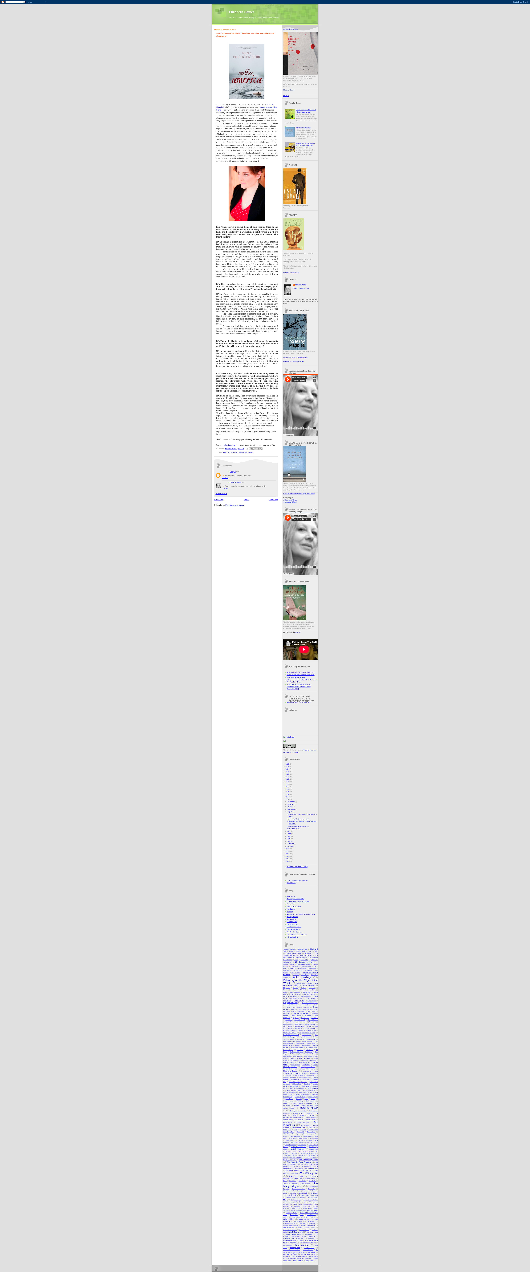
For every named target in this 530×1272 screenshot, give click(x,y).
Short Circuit (311, 1132)
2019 (287, 781)
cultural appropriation (308, 1225)
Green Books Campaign (308, 1039)
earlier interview (229, 445)
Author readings (301, 977)
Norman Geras (305, 1086)
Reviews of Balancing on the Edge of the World (299, 493)
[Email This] (250, 448)
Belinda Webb (301, 983)
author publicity (288, 1219)
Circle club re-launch (296, 998)
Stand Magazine (295, 1136)
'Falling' (291, 951)
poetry (301, 1240)
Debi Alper (286, 1013)
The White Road (307, 1170)
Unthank (306, 1191)
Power (306, 1099)
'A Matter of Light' (289, 949)
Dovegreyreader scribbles (295, 899)
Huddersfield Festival (297, 1047)
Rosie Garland (287, 1122)
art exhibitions (311, 1215)
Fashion (290, 1028)
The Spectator (298, 1168)
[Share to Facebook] (258, 448)
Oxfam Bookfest (300, 1096)
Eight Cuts (312, 1022)
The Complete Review (294, 927)
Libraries (313, 1060)
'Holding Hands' (300, 951)
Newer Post (218, 500)
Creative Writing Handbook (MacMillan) (298, 1007)
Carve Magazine (295, 992)
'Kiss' (316, 951)
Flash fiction (302, 1030)
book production (305, 1219)
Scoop (295, 1129)
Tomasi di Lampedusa (290, 1183)
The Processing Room (308, 1160)
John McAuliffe (297, 1056)
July (289, 831)
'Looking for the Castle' (294, 953)
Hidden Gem (287, 1045)
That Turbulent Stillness (298, 1147)
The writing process (297, 1176)
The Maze (302, 1155)
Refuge (294, 1115)
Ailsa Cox (293, 968)
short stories (249, 452)
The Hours (294, 1153)
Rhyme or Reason (310, 1117)
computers (302, 1223)
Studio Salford (290, 1140)
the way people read (308, 1254)
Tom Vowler (312, 1181)
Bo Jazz (303, 988)
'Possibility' (308, 953)
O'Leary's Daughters (309, 1090)
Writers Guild (307, 1208)
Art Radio (296, 975)
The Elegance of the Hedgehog (303, 1151)
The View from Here (311, 1168)
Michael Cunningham (289, 1077)
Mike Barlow (294, 1079)
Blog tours (226, 452)
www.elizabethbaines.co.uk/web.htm (299, 702)
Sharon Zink (300, 1132)
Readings (309, 1113)
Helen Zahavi (300, 1043)
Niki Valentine (294, 1086)
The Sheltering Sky (306, 1166)
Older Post (273, 500)
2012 (287, 799)
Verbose (302, 1197)
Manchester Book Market (310, 1071)
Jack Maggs (308, 1052)
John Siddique (308, 1056)
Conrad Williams (290, 1005)
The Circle (288, 1151)
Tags (316, 1142)
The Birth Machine (297, 1149)
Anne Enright (308, 970)
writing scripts (310, 1260)
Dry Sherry (296, 1018)
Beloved (310, 983)
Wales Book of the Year (311, 1200)
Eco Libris (315, 1018)
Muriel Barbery (305, 1079)
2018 (287, 784)
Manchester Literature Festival (295, 1073)
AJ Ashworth (295, 966)
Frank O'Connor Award (291, 1035)
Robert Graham (310, 1119)
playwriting (311, 1238)
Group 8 (233, 472)
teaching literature (308, 1250)
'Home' (310, 951)
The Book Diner (313, 1149)
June (289, 834)
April (289, 838)
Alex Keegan (312, 968)
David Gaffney (311, 1011)
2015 (287, 791)
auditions (285, 1217)
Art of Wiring (305, 975)
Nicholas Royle (296, 1084)
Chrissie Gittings (305, 996)
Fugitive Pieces (307, 1035)
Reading (296, 1105)
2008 (287, 856)
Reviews (311, 1115)
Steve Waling (292, 1138)
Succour (300, 1140)
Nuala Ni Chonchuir (237, 452)
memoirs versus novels (293, 1234)
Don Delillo (307, 1015)
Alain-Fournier (302, 968)
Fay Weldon (298, 1028)
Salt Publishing (291, 883)
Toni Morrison (305, 1183)
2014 (287, 794)
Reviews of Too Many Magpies (293, 361)
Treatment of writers (298, 1189)
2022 (287, 774)
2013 (287, 797)
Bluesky (286, 96)
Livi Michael (306, 1064)
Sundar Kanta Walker (297, 1142)
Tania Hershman (290, 1144)
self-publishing (287, 1245)
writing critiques (298, 1260)
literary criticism (304, 1230)
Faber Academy (299, 1026)
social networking (309, 1248)
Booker (295, 990)
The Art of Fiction (292, 924)
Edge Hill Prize (313, 1020)
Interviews (300, 1050)
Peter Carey (289, 1099)
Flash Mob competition (289, 1030)
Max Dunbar (291, 909)
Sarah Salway (287, 1129)
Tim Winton (292, 1181)
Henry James (311, 1043)
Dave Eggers (300, 1011)
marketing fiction (296, 1232)
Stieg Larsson (303, 1138)
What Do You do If (301, 1202)
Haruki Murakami (307, 1041)
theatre (285, 1256)
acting (302, 1215)
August (290, 812)
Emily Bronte (299, 1024)
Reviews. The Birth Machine (292, 1117)
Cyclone (293, 1009)
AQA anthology (306, 966)
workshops (291, 1258)
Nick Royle (307, 1084)
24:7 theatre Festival (303, 962)
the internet (311, 1252)
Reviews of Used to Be (291, 272)
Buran (285, 992)
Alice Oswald (287, 970)
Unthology (293, 1193)
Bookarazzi (286, 990)
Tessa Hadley (302, 1144)
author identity (296, 1217)
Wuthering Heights (291, 1213)
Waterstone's (289, 1202)
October (290, 807)
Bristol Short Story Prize (307, 990)
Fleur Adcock (312, 1030)
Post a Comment (221, 494)
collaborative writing (289, 1223)
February (290, 843)
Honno (297, 1045)
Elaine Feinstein (288, 1024)
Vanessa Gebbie (291, 1197)
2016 (287, 789)
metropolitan (308, 1234)
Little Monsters (295, 1064)
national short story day (299, 1236)
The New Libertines (296, 1157)
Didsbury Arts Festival (300, 1013)
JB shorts (309, 1050)
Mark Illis (288, 1075)
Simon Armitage (307, 1134)
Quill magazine (310, 1101)
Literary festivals (288, 1062)
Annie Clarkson (295, 972)
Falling (309, 1026)
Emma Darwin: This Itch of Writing (298, 901)
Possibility (299, 1099)
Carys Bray (307, 992)
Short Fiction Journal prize (291, 1134)
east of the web (289, 1227)
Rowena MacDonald (303, 1122)
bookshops (298, 1221)
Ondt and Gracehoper (305, 1092)
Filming (313, 1028)
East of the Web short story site (297, 880)
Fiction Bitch (291, 904)
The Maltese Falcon (289, 1155)
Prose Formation (288, 1101)
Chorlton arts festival (290, 996)
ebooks (300, 1227)
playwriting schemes (289, 1240)
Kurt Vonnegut (294, 1060)
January (290, 846)
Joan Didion (302, 1054)
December (291, 802)
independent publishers (290, 1230)
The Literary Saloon (293, 929)
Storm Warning (313, 1138)
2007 (287, 859)
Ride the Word (299, 1119)
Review (302, 1115)
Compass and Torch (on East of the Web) (301, 675)
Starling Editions (307, 1136)
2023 (287, 771)
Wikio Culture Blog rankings (303, 1204)
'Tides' (296, 959)
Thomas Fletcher (310, 1178)
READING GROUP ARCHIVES (297, 867)
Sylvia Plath (308, 1142)
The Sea (295, 1166)
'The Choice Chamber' (305, 955)
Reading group (309, 1107)
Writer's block (296, 1208)
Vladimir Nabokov (296, 1200)
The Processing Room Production (299, 1162)
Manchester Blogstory (290, 1071)
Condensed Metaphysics (310, 1003)
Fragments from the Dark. (308, 1032)
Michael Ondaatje (304, 1077)
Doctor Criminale (296, 1015)
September (291, 809)
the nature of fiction (290, 1254)
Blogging (295, 988)
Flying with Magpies (289, 1032)
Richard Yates (287, 1119)
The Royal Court (302, 1164)
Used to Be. (305, 1195)
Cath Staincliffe (296, 994)
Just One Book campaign (300, 1058)
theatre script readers (298, 1256)
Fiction (307, 1028)
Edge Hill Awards (300, 1020)
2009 (287, 854)
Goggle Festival (295, 1037)
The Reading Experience (295, 932)
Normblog (290, 911)
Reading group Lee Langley (298, 1111)
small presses (295, 1248)
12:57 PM (225, 488)
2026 (287, 764)
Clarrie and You (299, 1000)
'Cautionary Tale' (302, 949)
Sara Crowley (291, 919)
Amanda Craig (298, 970)
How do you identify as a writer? (297, 819)
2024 (287, 769)
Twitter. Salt (311, 1189)
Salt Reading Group (299, 1127)
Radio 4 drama (298, 1103)
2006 (287, 861)
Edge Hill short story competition (296, 1022)
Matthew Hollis (299, 1075)
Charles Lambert (309, 994)
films (313, 1227)
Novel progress (312, 1088)
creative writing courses (290, 1225)
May (289, 836)
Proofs (313, 1099)
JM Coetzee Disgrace (296, 1052)
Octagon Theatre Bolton (290, 1092)
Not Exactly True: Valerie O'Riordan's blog (301, 914)
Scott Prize (303, 1129)
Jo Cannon (293, 1054)
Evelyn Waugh (287, 1026)
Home (246, 500)
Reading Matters (292, 917)
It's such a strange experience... (298, 826)
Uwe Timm (314, 1195)
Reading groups (298, 1113)
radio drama (293, 1242)
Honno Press (306, 1045)
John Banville (287, 1056)
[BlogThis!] (253, 448)
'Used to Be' (304, 959)
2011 (287, 849)
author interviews (309, 1217)
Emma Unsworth (310, 1024)
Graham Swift (294, 1039)
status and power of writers (291, 1250)
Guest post (296, 1041)
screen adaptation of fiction (308, 1242)
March (289, 841)
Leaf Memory (304, 1060)
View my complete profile (301, 288)
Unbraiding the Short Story (291, 1191)
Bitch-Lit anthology (308, 985)
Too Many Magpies (300, 1185)
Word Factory (307, 1206)
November (291, 804)
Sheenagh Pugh (292, 922)
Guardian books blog (294, 906)
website (297, 632)
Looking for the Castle (308, 1067)
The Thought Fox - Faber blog (297, 934)
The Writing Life (309, 1173)
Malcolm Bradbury (288, 1069)
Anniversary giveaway (303, 127)
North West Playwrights (297, 1088)
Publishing (300, 1101)
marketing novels (312, 1232)
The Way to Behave (292, 1170)
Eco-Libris (289, 1020)
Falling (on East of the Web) (296, 677)
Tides (285, 1181)
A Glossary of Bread (290, 500)
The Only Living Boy (289, 1160)
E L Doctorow (305, 1018)
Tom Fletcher (302, 1181)
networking (312, 1236)
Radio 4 (286, 1103)
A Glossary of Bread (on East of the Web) (300, 672)
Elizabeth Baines (241, 12)
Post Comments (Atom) (234, 505)
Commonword (312, 1000)
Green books (287, 1041)
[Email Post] (247, 448)
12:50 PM (225, 478)
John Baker (312, 1054)
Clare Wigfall (287, 1000)
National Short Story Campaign (298, 1082)
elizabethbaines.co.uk (290, 29)
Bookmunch (291, 896)
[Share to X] (256, 448)
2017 (287, 786)
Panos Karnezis (313, 1096)
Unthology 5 (303, 1193)
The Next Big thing (310, 1157)
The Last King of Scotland (308, 1153)
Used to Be (292, 1195)
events (307, 1227)
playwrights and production (293, 1238)
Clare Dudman (310, 998)
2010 (287, 851)
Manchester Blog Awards (306, 1069)
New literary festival (293, 828)
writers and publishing (304, 1258)
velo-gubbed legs (292, 937)
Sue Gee (309, 1140)
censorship (311, 1221)
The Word (295, 1173)
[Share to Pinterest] (261, 448)
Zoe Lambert (294, 1215)
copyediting (312, 1223)
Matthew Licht (311, 1075)
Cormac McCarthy (312, 1005)
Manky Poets (314, 1073)
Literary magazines (303, 1062)
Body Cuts (312, 988)
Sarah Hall (312, 1127)
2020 (287, 779)
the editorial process (299, 1252)
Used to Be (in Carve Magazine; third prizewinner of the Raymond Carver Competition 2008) (299, 687)
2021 (287, 776)
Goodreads (307, 1037)
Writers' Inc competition (298, 1210)
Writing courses (312, 1210)
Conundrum (301, 1005)
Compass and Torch (290, 502)
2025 (287, 766)
